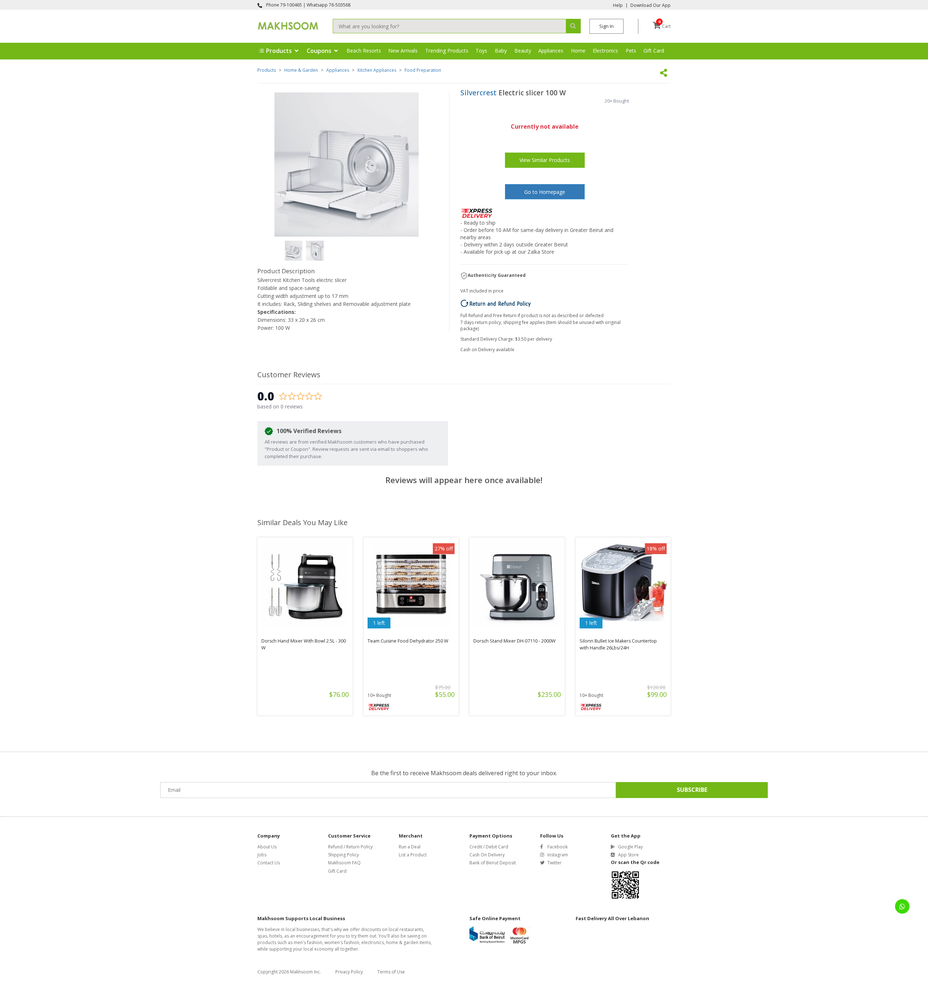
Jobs (261, 855)
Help (618, 5)
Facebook (557, 847)
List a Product (413, 855)
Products (266, 70)
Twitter (554, 863)
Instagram (557, 855)
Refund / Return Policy (350, 847)
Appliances (550, 50)
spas (262, 936)
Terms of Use (391, 972)
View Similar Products (544, 160)
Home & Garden (301, 70)
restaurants (411, 929)
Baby (501, 50)
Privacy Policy (349, 972)
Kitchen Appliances (376, 70)
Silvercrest (478, 92)
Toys (481, 50)
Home (578, 50)
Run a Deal (409, 847)
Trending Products (446, 50)
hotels (275, 936)
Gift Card (653, 50)
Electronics (605, 50)
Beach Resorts (364, 50)
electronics (372, 942)
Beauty (522, 50)
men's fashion (308, 942)
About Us (267, 847)
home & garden (402, 942)
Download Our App (650, 5)
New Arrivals (403, 50)
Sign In (606, 26)
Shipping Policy (343, 855)
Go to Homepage (544, 191)
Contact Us (268, 863)
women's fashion (341, 942)
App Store (628, 855)
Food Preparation (423, 70)
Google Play (630, 847)
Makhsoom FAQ (344, 863)
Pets (631, 50)
